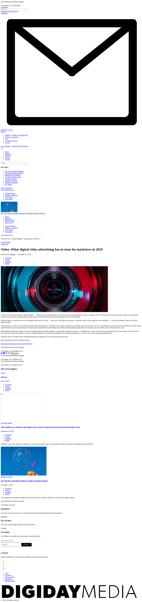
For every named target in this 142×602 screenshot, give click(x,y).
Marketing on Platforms (12, 175)
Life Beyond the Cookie (13, 177)
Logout (7, 143)
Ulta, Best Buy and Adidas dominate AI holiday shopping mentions (23, 213)
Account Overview (11, 141)
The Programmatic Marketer (14, 173)
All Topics (8, 184)
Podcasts (15, 146)
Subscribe (4, 130)
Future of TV (9, 222)
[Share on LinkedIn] (2, 353)
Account (3, 528)
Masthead (8, 579)
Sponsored (4, 244)
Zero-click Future (6, 423)
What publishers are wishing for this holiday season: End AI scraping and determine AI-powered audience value (40, 427)
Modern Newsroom (11, 182)
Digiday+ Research (11, 195)
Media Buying (9, 221)
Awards (25, 146)
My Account (5, 190)
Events (20, 146)
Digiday (13, 254)
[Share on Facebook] (4, 353)
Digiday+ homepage (11, 137)
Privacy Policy (10, 577)
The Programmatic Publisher (14, 171)
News (3, 146)
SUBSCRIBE (5, 242)
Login (10, 130)
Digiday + (8, 146)
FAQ (6, 139)
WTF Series (9, 197)
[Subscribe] (71, 128)
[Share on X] (6, 353)
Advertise (8, 575)
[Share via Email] (9, 353)
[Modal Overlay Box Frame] (16, 544)
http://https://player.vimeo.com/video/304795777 (17, 344)
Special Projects (10, 193)
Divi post (4, 377)
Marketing (8, 219)
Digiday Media (10, 581)
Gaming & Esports (11, 181)
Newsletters (9, 199)
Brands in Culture (11, 179)
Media (7, 217)
